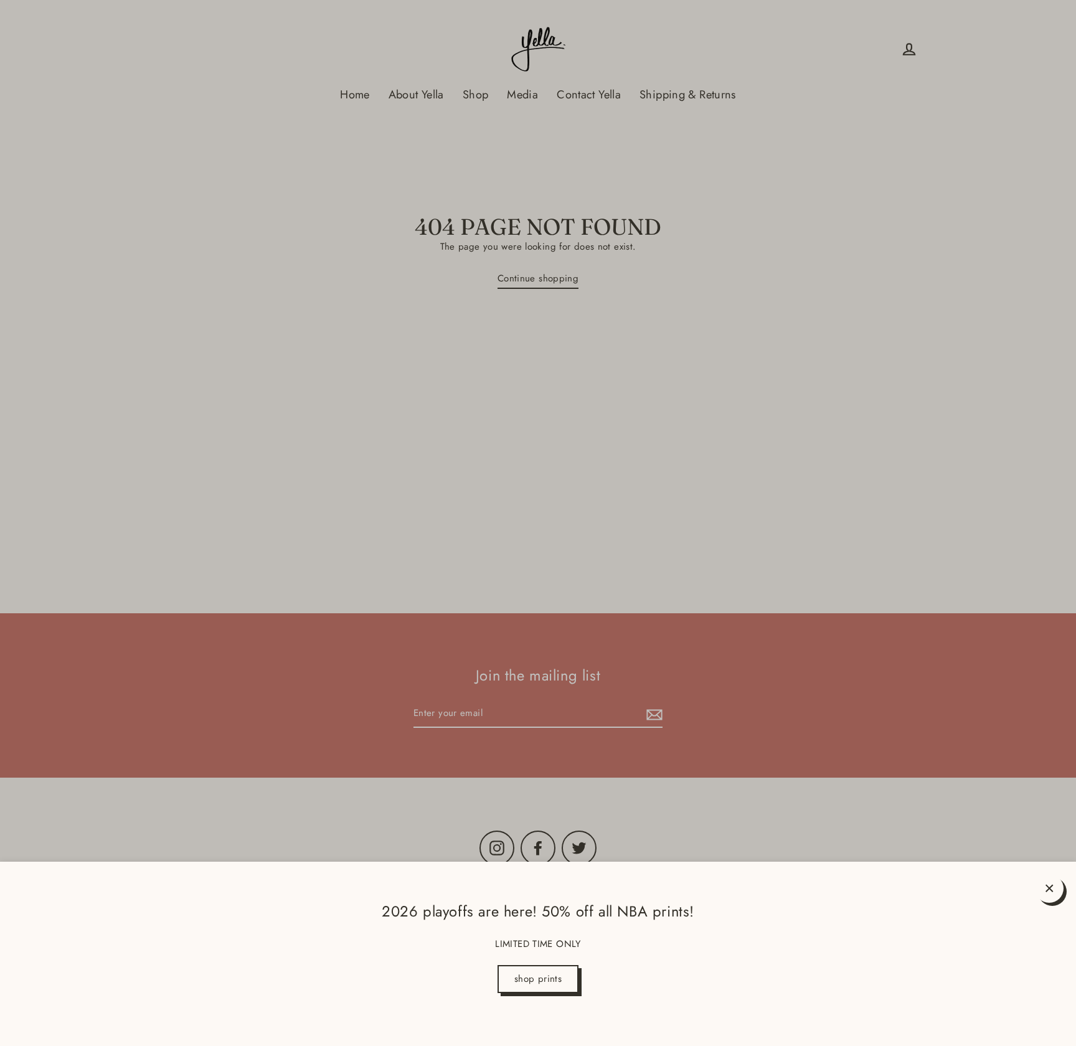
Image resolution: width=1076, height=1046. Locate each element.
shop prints (538, 979)
